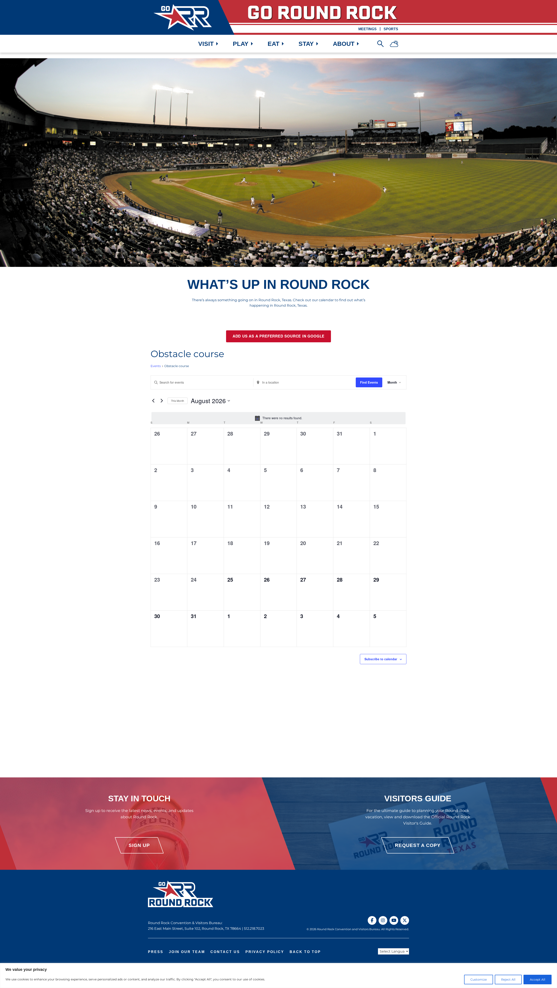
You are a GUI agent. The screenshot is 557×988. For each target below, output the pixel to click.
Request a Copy (418, 845)
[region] (278, 975)
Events (156, 366)
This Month (177, 401)
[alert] (278, 418)
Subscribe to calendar (380, 659)
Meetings (367, 29)
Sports (391, 29)
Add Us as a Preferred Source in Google (278, 336)
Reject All (508, 979)
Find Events (369, 382)
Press (155, 952)
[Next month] (161, 400)
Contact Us (225, 952)
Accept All (537, 979)
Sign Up (139, 845)
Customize (478, 979)
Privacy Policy (264, 952)
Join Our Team (187, 952)
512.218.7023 (254, 928)
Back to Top (305, 952)
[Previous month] (153, 400)
